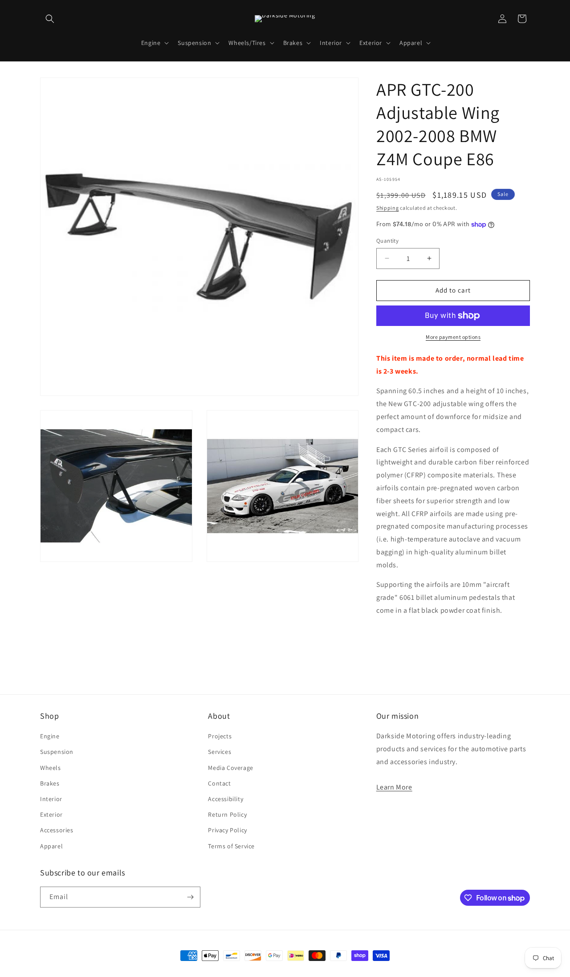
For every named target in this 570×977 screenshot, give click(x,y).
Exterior (51, 814)
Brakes (50, 783)
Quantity (387, 240)
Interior (51, 799)
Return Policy (227, 814)
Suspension (56, 752)
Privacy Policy (227, 830)
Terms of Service (231, 846)
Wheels (50, 768)
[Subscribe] (190, 897)
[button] (50, 18)
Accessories (56, 830)
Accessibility (225, 799)
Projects (220, 736)
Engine (50, 736)
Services (219, 752)
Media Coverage (230, 768)
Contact (219, 783)
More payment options (453, 337)
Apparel (51, 846)
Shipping (387, 207)
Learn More (394, 787)
